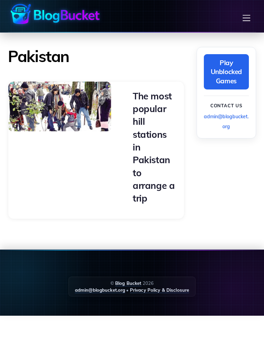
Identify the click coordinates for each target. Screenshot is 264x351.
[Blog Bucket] (54, 13)
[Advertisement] (230, 179)
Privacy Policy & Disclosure (159, 290)
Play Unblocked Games (226, 72)
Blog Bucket (128, 283)
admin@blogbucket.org (100, 290)
